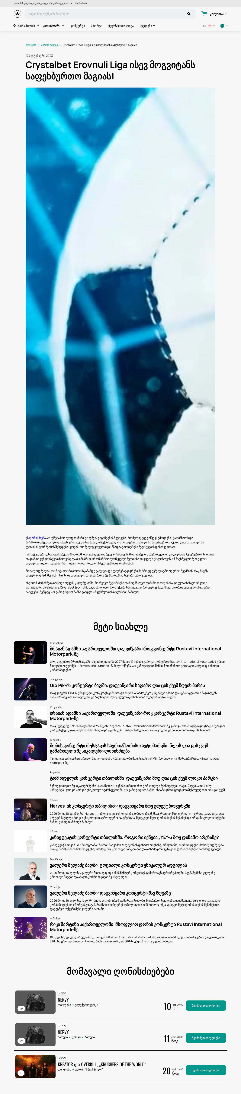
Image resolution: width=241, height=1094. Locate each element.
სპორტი (96, 26)
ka (205, 26)
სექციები (146, 26)
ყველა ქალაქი (26, 25)
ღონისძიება (37, 538)
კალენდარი (51, 25)
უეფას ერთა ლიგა (121, 26)
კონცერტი (77, 26)
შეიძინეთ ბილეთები (206, 1005)
